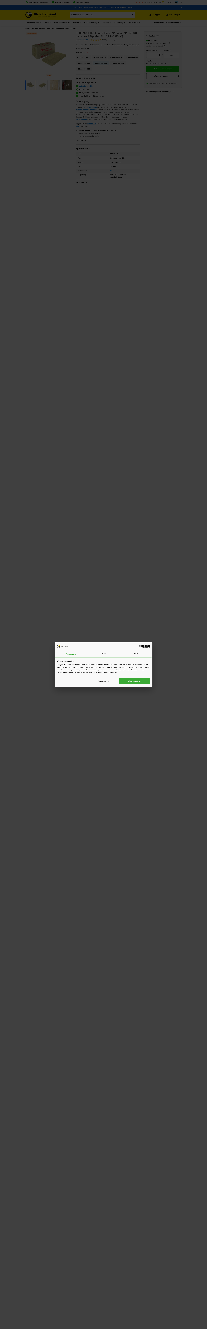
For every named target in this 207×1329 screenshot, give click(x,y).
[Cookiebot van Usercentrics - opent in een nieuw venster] (140, 646)
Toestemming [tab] (71, 654)
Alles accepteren (134, 681)
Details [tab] (103, 654)
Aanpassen (102, 681)
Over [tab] (136, 654)
